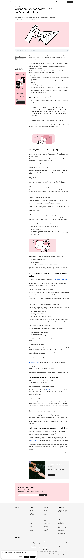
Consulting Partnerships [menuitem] (62, 511)
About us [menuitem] (45, 508)
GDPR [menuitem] (59, 526)
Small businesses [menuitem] (47, 522)
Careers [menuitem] (45, 510)
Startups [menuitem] (45, 520)
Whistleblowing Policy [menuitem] (62, 533)
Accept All (26, 556)
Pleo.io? (63, 1)
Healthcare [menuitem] (46, 526)
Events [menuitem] (31, 523)
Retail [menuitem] (45, 527)
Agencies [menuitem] (45, 524)
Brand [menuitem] (31, 526)
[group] (42, 50)
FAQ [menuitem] (30, 511)
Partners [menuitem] (31, 524)
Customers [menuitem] (31, 529)
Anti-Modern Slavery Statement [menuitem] (63, 527)
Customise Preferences (20, 556)
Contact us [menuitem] (46, 513)
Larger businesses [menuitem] (47, 523)
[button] (16, 50)
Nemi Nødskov (31, 15)
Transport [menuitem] (45, 530)
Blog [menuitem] (30, 520)
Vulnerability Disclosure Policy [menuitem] (63, 529)
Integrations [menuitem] (32, 514)
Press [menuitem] (45, 511)
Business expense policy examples (19, 65)
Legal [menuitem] (45, 514)
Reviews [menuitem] (31, 527)
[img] (65, 50)
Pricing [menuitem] (31, 513)
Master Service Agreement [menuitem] (62, 520)
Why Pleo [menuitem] (31, 510)
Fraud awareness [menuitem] (61, 523)
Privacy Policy (21, 552)
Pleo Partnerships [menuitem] (61, 508)
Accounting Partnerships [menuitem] (62, 510)
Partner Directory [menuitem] (61, 513)
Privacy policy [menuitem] (60, 522)
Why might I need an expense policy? (20, 59)
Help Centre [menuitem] (32, 522)
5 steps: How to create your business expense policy (19, 62)
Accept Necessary (32, 556)
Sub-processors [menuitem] (61, 530)
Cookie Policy (25, 552)
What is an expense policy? (19, 56)
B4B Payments (46, 549)
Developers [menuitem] (31, 530)
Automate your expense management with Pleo (19, 69)
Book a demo (70, 1)
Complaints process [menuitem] (61, 524)
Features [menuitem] (31, 508)
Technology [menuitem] (46, 529)
